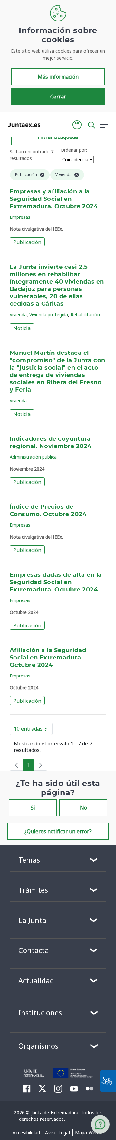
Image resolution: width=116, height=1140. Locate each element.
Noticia (22, 328)
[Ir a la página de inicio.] (22, 125)
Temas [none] (29, 859)
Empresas (20, 217)
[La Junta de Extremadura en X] (42, 1088)
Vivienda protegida (48, 314)
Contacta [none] (33, 950)
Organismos (38, 1046)
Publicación (27, 242)
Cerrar (58, 96)
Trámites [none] (33, 890)
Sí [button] (33, 807)
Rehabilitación (85, 314)
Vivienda (18, 314)
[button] (77, 124)
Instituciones (40, 1012)
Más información (58, 76)
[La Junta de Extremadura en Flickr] (90, 1088)
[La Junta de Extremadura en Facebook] (26, 1088)
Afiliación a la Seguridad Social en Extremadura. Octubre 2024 (48, 658)
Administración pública (33, 457)
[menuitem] (26, 1132)
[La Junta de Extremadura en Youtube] (74, 1088)
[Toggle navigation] (49, 124)
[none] (16, 765)
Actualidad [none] (36, 980)
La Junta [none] (32, 920)
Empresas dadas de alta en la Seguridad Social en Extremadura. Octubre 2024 (56, 582)
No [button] (83, 807)
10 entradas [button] (33, 730)
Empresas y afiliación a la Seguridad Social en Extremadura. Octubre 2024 (54, 199)
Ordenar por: (74, 150)
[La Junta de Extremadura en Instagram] (58, 1088)
